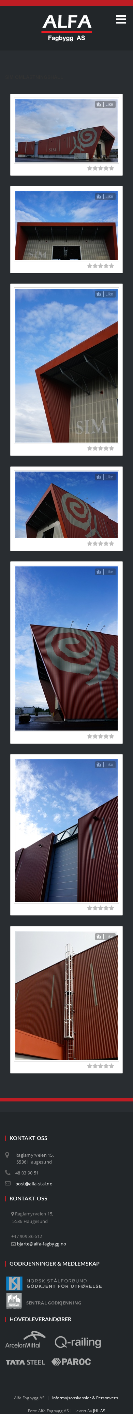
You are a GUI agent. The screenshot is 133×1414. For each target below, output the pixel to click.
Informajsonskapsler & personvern (85, 1398)
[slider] (100, 168)
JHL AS (99, 1411)
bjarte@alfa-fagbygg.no (41, 1244)
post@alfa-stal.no (34, 1184)
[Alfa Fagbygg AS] (66, 28)
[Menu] (121, 19)
